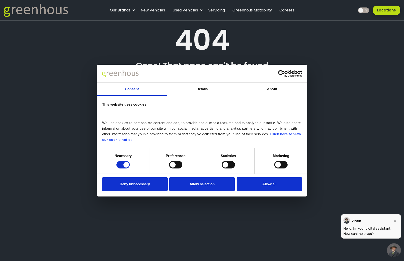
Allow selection (202, 184)
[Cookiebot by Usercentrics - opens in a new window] (281, 73)
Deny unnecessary (135, 184)
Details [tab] (202, 89)
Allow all (269, 184)
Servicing (216, 10)
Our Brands (120, 11)
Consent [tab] (132, 89)
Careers (286, 10)
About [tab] (272, 89)
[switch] (175, 164)
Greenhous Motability (252, 10)
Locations (386, 10)
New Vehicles (153, 10)
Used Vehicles (185, 11)
